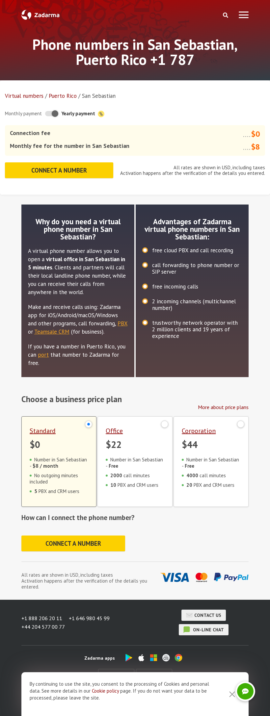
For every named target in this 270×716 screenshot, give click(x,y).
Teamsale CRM (51, 331)
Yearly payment (79, 113)
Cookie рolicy (105, 691)
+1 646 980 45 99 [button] (89, 618)
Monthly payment (23, 113)
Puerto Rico (63, 95)
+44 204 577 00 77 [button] (43, 626)
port (43, 354)
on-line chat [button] (208, 630)
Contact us (207, 615)
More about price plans (223, 407)
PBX (122, 323)
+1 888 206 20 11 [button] (41, 618)
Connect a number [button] (59, 170)
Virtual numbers (24, 95)
